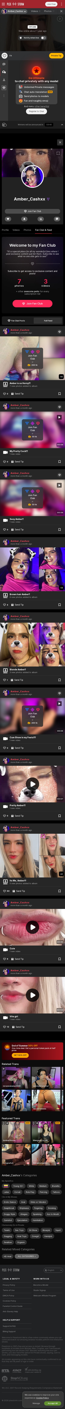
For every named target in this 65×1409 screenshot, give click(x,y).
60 (8, 891)
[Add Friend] (40, 219)
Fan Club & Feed (43, 230)
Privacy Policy (9, 1285)
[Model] (60, 142)
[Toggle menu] (3, 4)
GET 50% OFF (20, 1055)
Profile (5, 230)
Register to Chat (36, 111)
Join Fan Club (34, 303)
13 (8, 1027)
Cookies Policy (9, 1301)
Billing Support (9, 1331)
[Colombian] (6, 1186)
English (51, 1270)
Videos (35, 11)
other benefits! (41, 106)
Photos (49, 11)
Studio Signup (39, 1290)
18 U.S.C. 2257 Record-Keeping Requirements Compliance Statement (32, 1388)
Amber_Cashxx (20, 330)
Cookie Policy (42, 1398)
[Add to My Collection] (59, 393)
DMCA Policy (8, 1296)
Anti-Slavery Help (10, 1311)
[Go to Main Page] (19, 4)
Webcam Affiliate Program (44, 1296)
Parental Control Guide (12, 1306)
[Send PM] (57, 219)
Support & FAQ (9, 1326)
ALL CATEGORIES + (27, 1256)
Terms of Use (9, 1290)
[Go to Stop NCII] (19, 1379)
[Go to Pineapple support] (5, 1379)
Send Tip (19, 393)
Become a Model (40, 1285)
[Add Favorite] (5, 56)
